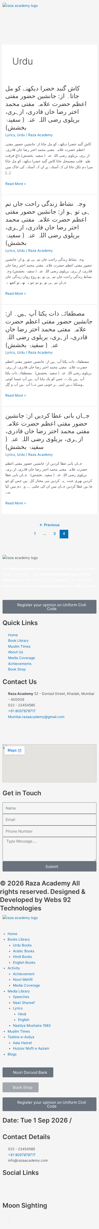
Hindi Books (22, 957)
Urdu (21, 135)
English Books (24, 962)
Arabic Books (23, 951)
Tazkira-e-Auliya (21, 1037)
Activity (14, 968)
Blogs (12, 1054)
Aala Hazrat (22, 1043)
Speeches (21, 997)
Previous (49, 525)
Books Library (19, 939)
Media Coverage (26, 985)
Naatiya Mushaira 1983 (32, 1025)
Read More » (15, 184)
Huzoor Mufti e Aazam (31, 1048)
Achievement (24, 974)
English (23, 1020)
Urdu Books (22, 945)
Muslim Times (19, 1031)
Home (12, 934)
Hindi (22, 1014)
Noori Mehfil (22, 979)
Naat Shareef (24, 1003)
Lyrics (10, 135)
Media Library (19, 991)
